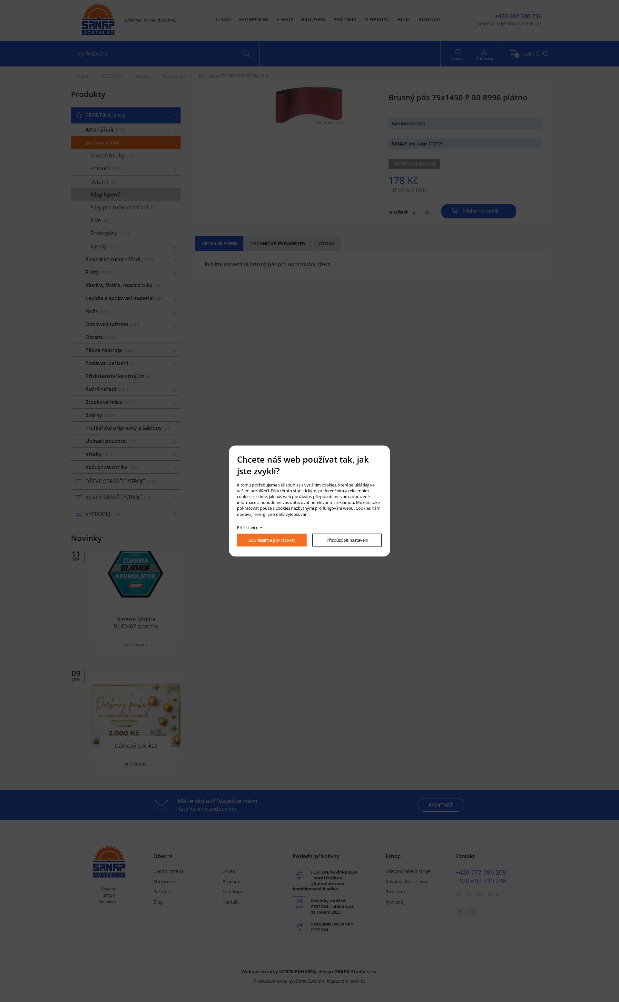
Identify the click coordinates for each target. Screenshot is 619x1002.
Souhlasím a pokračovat (272, 540)
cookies (329, 485)
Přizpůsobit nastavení (347, 540)
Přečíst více (247, 527)
